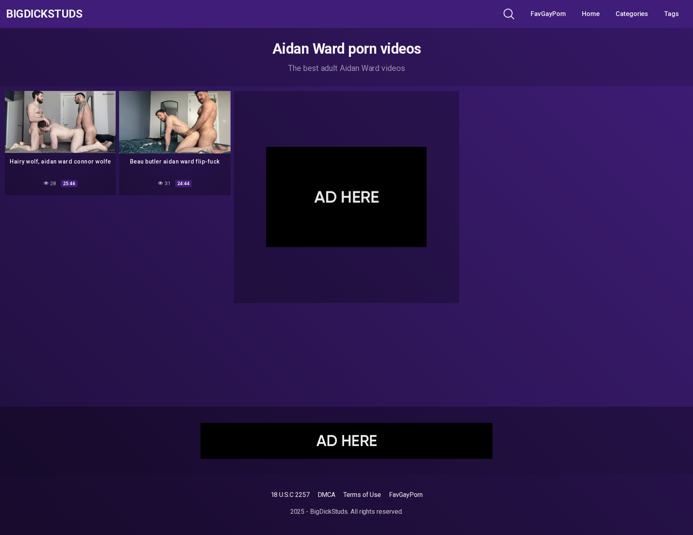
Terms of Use (362, 495)
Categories (632, 14)
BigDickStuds (44, 14)
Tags (671, 14)
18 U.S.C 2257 (290, 495)
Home (591, 14)
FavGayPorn (548, 14)
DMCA (327, 495)
